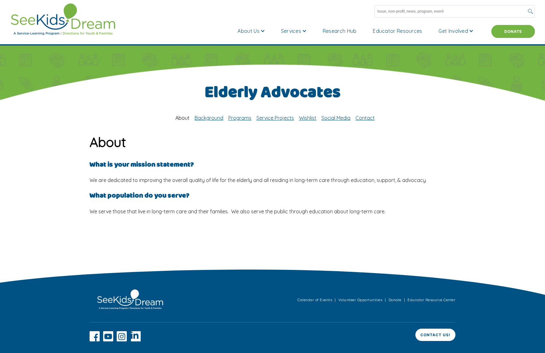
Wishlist (307, 118)
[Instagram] (122, 340)
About (182, 118)
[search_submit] (530, 12)
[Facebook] (95, 340)
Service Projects (275, 118)
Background (209, 118)
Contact (365, 118)
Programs (239, 118)
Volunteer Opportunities (360, 299)
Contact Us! (435, 334)
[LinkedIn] (136, 340)
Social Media (335, 118)
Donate (513, 31)
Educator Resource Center (431, 299)
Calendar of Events (314, 299)
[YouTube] (108, 340)
